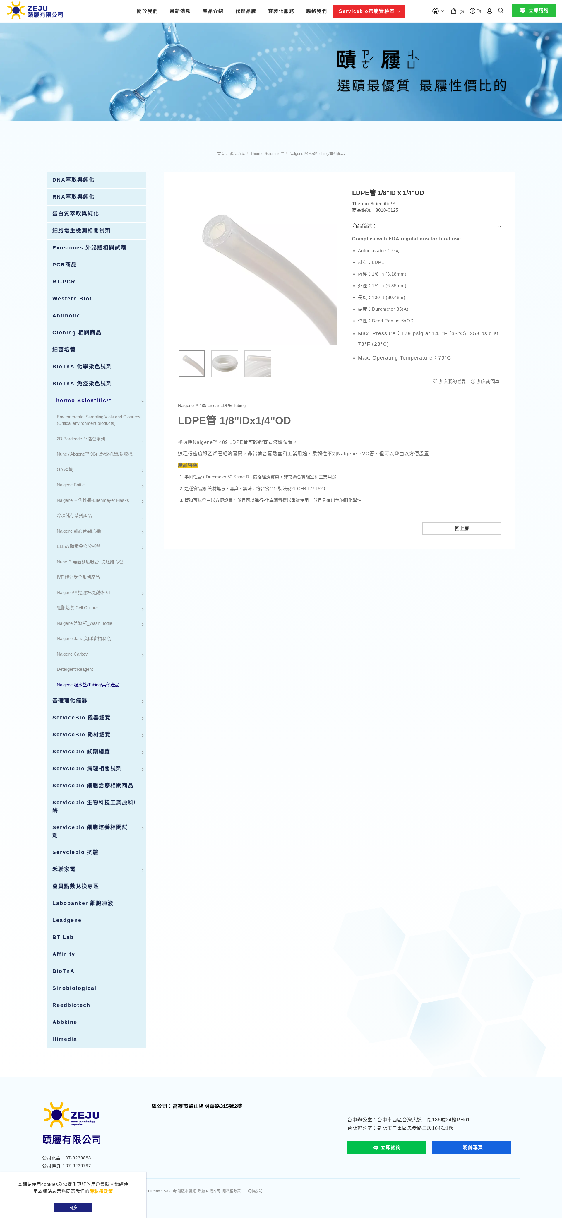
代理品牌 (245, 11)
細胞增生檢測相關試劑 (81, 231)
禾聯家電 (64, 869)
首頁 (221, 153)
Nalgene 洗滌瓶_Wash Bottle (84, 623)
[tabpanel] (281, 71)
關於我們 (147, 11)
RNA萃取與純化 (73, 197)
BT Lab (63, 937)
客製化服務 (281, 11)
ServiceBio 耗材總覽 (81, 735)
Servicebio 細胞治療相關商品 (93, 785)
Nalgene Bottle (71, 484)
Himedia (64, 1039)
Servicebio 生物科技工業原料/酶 (94, 806)
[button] (500, 9)
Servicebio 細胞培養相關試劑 (90, 831)
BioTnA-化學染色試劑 (82, 366)
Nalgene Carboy (72, 653)
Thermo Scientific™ (267, 153)
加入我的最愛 (452, 381)
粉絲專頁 (473, 1147)
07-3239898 (78, 1157)
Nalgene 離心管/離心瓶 (79, 530)
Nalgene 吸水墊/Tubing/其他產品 (317, 153)
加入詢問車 (487, 381)
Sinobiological (74, 988)
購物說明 (255, 1191)
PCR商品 (64, 265)
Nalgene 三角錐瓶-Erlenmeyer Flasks (93, 500)
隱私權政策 (101, 1191)
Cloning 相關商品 (77, 333)
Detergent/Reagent (75, 669)
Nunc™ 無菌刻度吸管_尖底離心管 (90, 561)
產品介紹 (213, 11)
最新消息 (180, 11)
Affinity (63, 954)
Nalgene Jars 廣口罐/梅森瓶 (84, 638)
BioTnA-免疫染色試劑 (82, 383)
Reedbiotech (71, 1005)
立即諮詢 (539, 10)
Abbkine (64, 1022)
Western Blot (72, 299)
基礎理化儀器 (70, 701)
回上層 (462, 528)
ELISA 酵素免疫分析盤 (79, 546)
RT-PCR (64, 282)
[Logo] (35, 9)
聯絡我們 (316, 11)
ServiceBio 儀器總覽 (81, 718)
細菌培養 (64, 350)
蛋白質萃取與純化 (75, 214)
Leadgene (67, 920)
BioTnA (63, 971)
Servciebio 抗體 (75, 852)
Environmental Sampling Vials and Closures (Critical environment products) (98, 420)
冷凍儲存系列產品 (74, 515)
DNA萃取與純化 (73, 180)
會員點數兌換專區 (75, 886)
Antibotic (66, 316)
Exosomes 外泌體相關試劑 (89, 248)
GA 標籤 (65, 469)
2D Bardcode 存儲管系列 (81, 438)
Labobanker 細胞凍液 (83, 903)
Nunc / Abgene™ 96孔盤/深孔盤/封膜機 (95, 453)
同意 (73, 1207)
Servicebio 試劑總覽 (81, 752)
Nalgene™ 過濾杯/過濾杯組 (83, 592)
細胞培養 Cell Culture (77, 607)
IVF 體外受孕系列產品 (78, 576)
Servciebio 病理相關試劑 (87, 768)
